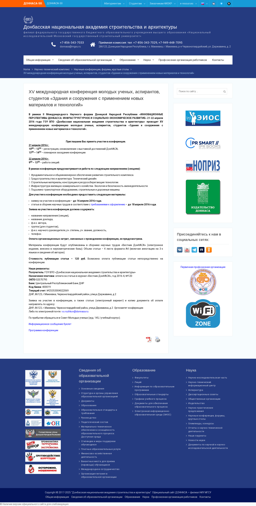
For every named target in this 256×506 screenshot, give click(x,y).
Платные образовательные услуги (101, 449)
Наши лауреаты (197, 435)
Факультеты (142, 377)
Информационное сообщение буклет (50, 324)
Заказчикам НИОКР (161, 3)
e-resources (186, 3)
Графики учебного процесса (151, 399)
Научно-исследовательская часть (207, 377)
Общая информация (38, 60)
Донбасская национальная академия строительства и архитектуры (100, 27)
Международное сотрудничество (100, 469)
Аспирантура (195, 390)
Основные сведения (92, 388)
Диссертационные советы (203, 394)
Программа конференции (43, 330)
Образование (128, 60)
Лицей (138, 382)
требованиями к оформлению (108, 204)
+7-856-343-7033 (72, 42)
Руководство (88, 417)
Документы (87, 401)
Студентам (135, 3)
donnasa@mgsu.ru (70, 46)
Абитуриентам (112, 3)
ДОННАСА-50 (55, 3)
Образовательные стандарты (152, 394)
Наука (147, 60)
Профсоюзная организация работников (182, 60)
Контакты (218, 60)
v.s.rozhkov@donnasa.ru (75, 311)
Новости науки (196, 440)
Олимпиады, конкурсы (201, 423)
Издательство (196, 403)
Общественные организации (204, 399)
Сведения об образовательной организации (85, 60)
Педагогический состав (94, 422)
